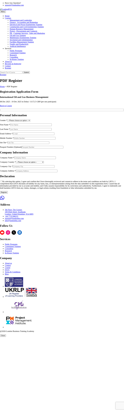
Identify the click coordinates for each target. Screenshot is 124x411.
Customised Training (18, 53)
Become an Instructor (13, 64)
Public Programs (16, 51)
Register (8, 68)
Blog (7, 274)
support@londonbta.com (14, 5)
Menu (3, 12)
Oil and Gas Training (18, 35)
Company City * (6, 166)
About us (8, 62)
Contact (8, 66)
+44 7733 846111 (11, 216)
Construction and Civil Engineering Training (27, 27)
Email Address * (6, 134)
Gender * (3, 120)
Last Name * (5, 129)
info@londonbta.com (13, 221)
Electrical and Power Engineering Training (26, 25)
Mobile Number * (7, 138)
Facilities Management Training (22, 42)
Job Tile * (4, 143)
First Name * (5, 125)
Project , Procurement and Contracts (23, 31)
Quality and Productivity (19, 44)
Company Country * (8, 162)
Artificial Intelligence (18, 46)
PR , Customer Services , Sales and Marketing (27, 33)
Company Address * (8, 171)
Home (7, 16)
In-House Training (17, 59)
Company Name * (7, 158)
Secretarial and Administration (21, 40)
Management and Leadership (21, 20)
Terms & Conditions (12, 272)
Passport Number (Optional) (11, 147)
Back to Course (6, 106)
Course (7, 268)
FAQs (7, 270)
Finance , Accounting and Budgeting (24, 22)
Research (13, 55)
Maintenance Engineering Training (23, 38)
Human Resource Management (21, 29)
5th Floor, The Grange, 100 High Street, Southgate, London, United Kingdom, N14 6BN (19, 212)
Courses (8, 18)
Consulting (14, 57)
